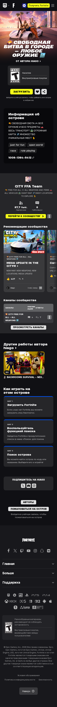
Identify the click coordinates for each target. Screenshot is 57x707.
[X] (23, 486)
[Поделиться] (44, 91)
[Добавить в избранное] (37, 91)
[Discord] (28, 486)
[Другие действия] (49, 216)
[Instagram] (34, 486)
